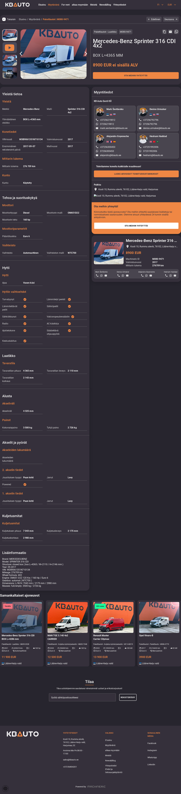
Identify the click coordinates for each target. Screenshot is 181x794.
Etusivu (22, 19)
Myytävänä (34, 19)
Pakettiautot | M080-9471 (56, 19)
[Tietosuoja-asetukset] (5, 788)
